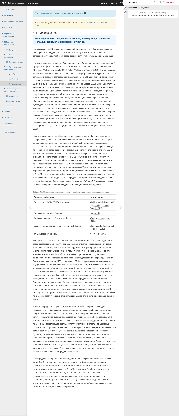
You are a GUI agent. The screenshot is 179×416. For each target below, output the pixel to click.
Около (103, 3)
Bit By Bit (20, 3)
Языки (113, 3)
